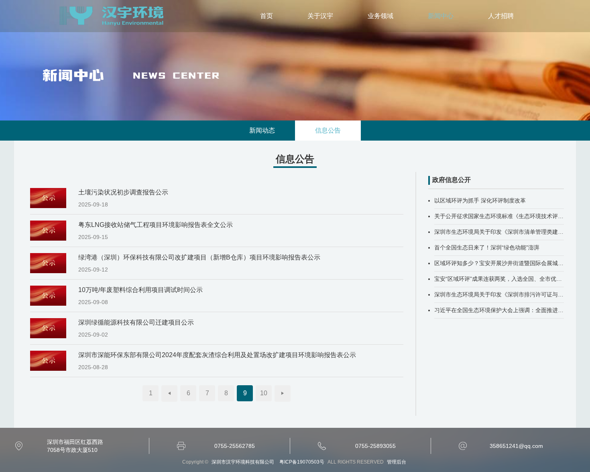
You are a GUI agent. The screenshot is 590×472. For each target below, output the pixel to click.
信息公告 (328, 130)
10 (263, 393)
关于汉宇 (320, 15)
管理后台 (396, 462)
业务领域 (380, 15)
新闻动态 (262, 130)
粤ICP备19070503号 (301, 462)
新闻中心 (441, 15)
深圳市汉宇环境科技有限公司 (113, 16)
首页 (266, 15)
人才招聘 (501, 15)
